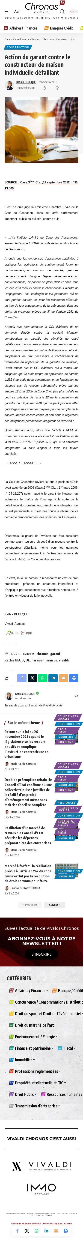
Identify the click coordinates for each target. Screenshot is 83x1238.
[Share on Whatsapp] (37, 1231)
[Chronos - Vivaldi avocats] (41, 11)
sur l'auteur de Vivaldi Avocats (33, 705)
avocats (29, 654)
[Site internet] (76, 696)
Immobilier (65, 737)
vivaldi (64, 660)
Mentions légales (52, 1223)
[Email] (56, 1231)
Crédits (68, 1223)
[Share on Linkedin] (46, 1231)
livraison (38, 660)
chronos (42, 654)
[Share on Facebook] (17, 1231)
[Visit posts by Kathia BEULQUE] (9, 696)
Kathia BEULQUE (26, 82)
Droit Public (62, 730)
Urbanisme (65, 742)
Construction (18, 47)
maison (51, 660)
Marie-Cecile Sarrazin (23, 764)
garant (55, 654)
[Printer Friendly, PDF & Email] (19, 633)
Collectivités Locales (68, 717)
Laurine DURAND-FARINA (25, 888)
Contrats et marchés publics (66, 823)
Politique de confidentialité (26, 1223)
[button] (8, 12)
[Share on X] (27, 1231)
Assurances (66, 802)
